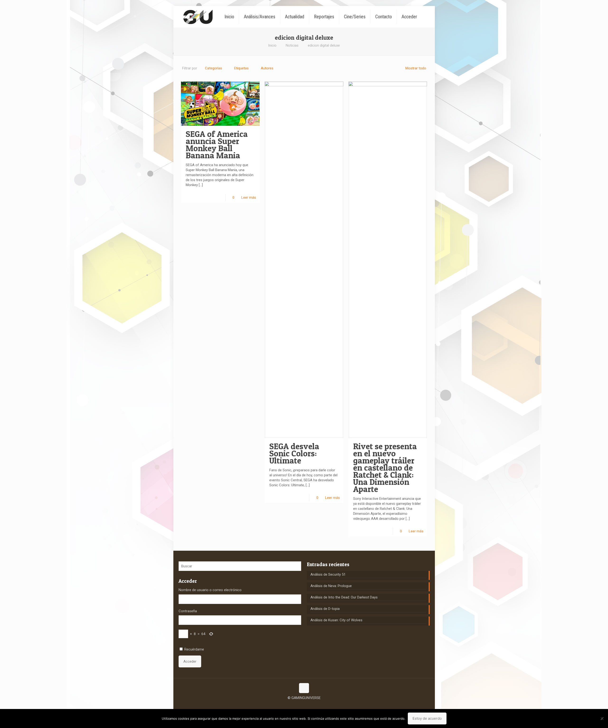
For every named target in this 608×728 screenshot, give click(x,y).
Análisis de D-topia (325, 609)
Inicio (272, 45)
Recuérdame (194, 649)
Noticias (292, 45)
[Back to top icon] (304, 688)
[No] (602, 718)
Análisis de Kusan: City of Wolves (336, 620)
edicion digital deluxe (324, 45)
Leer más (248, 197)
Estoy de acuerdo (427, 718)
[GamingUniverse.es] (198, 16)
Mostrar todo (415, 68)
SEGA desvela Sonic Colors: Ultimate (294, 453)
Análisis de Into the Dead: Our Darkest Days (344, 597)
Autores (267, 68)
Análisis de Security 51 (328, 574)
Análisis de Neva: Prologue (331, 586)
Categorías (213, 68)
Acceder (189, 661)
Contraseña (188, 611)
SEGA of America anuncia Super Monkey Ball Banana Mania (217, 144)
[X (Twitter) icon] (304, 705)
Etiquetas (241, 68)
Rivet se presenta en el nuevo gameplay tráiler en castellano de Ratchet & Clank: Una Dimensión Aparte (385, 467)
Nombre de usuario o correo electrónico (210, 590)
